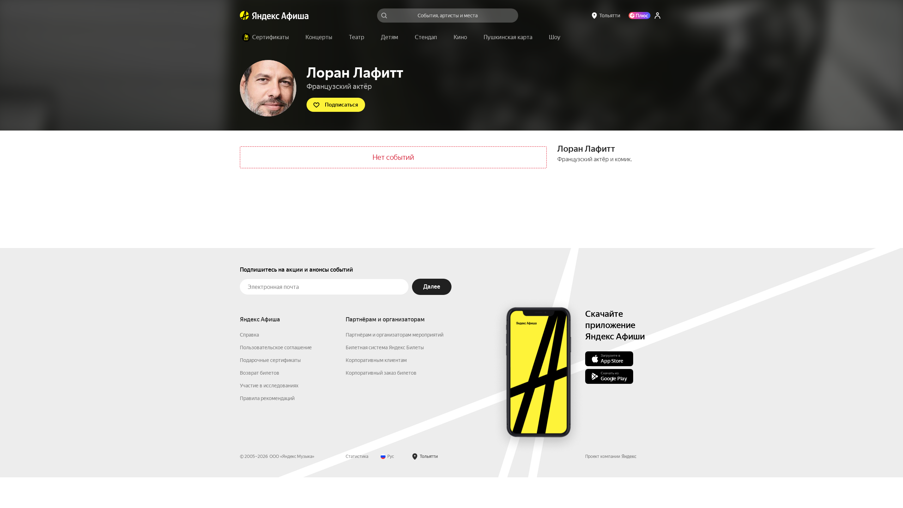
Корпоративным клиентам (376, 360)
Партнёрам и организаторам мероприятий (394, 335)
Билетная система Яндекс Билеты (385, 347)
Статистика (357, 456)
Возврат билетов (259, 373)
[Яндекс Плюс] (639, 15)
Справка (249, 335)
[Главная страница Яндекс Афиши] (244, 15)
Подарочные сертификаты (270, 360)
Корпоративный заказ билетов (381, 373)
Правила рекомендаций (267, 398)
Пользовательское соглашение (276, 347)
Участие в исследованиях (269, 385)
